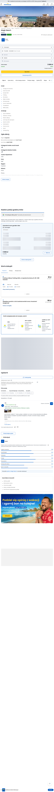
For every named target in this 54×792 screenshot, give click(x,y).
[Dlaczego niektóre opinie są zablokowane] (11, 380)
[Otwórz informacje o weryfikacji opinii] (37, 382)
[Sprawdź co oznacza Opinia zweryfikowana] (15, 404)
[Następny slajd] (51, 80)
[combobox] (4, 393)
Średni (6, 39)
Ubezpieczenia (18, 270)
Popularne (4, 270)
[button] (27, 51)
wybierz (28, 294)
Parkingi (10, 270)
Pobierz (50, 790)
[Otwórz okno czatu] (50, 783)
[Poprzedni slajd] (2, 80)
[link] (7, 4)
